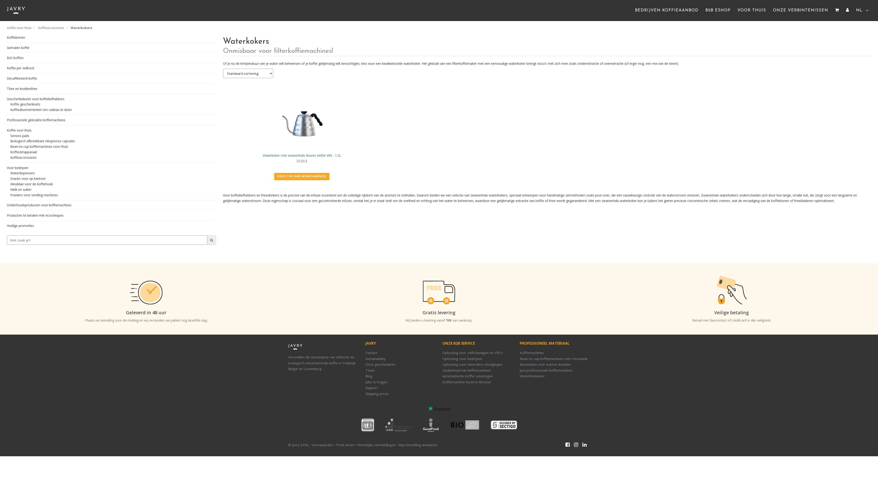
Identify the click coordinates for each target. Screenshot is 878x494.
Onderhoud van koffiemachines (466, 370)
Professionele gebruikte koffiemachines (36, 120)
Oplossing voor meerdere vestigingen (472, 364)
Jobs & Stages (376, 382)
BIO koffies (15, 58)
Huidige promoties (20, 225)
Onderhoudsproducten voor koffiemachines (39, 205)
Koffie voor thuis (19, 28)
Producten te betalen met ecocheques (35, 215)
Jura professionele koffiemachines (546, 370)
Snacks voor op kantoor (28, 178)
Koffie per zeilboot (20, 68)
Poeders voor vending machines (34, 195)
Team (370, 370)
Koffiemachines (532, 352)
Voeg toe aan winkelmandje (302, 176)
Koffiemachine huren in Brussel (466, 382)
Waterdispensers (22, 173)
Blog (368, 376)
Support (371, 387)
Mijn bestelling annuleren (418, 445)
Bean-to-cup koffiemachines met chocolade (554, 358)
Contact (371, 352)
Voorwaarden (322, 445)
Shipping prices (377, 393)
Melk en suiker (21, 189)
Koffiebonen (16, 37)
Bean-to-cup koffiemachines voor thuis (39, 146)
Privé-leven (345, 445)
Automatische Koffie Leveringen (467, 376)
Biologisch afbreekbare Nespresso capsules (42, 141)
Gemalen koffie (18, 48)
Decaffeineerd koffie (22, 78)
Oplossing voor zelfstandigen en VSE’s (472, 352)
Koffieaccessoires (51, 28)
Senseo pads (19, 136)
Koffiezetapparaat (23, 152)
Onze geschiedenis (380, 364)
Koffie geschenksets (25, 104)
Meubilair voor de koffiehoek (31, 184)
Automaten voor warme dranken (545, 364)
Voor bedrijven (17, 168)
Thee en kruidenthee (22, 88)
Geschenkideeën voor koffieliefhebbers (35, 99)
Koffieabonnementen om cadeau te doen (41, 109)
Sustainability (375, 358)
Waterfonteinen (532, 376)
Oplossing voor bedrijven (462, 358)
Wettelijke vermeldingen (376, 445)
